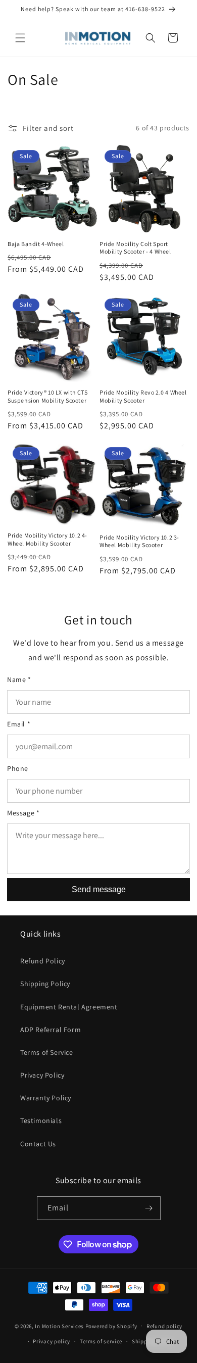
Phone (17, 768)
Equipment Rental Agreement (69, 1006)
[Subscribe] (149, 1208)
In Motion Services (59, 1325)
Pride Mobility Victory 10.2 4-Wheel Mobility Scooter (47, 539)
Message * (23, 812)
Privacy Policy (42, 1075)
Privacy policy (51, 1341)
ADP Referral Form (50, 1029)
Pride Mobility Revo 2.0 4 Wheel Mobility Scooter (143, 396)
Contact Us (38, 1143)
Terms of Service (46, 1052)
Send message (99, 889)
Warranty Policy (45, 1097)
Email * (18, 723)
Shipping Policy (45, 983)
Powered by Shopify (111, 1325)
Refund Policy (42, 960)
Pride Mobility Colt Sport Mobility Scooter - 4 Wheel (135, 248)
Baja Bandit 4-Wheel (36, 244)
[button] (20, 38)
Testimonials (41, 1120)
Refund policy (164, 1326)
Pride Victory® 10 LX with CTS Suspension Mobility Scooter (47, 396)
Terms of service (101, 1341)
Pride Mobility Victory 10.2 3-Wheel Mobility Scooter (139, 541)
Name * (19, 679)
